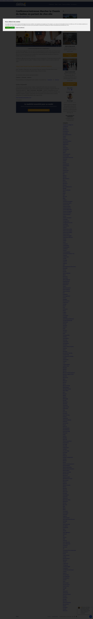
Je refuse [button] (12, 27)
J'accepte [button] (7, 27)
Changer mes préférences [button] (20, 27)
